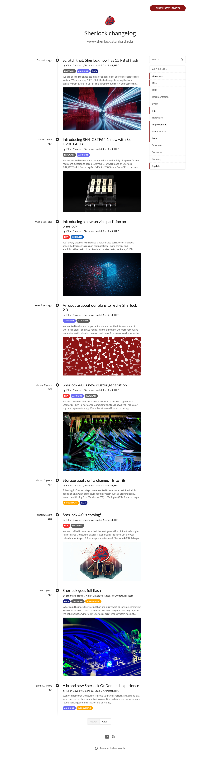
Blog (154, 82)
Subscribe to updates (168, 8)
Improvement (159, 124)
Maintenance (159, 131)
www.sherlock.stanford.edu (110, 41)
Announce (157, 76)
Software (157, 152)
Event (155, 103)
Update (156, 166)
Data (154, 89)
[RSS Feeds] (113, 736)
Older (105, 721)
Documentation (160, 96)
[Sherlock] (110, 21)
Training (156, 159)
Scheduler (157, 145)
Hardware (157, 117)
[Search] (182, 59)
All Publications (160, 69)
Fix (154, 110)
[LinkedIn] (108, 736)
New (154, 138)
